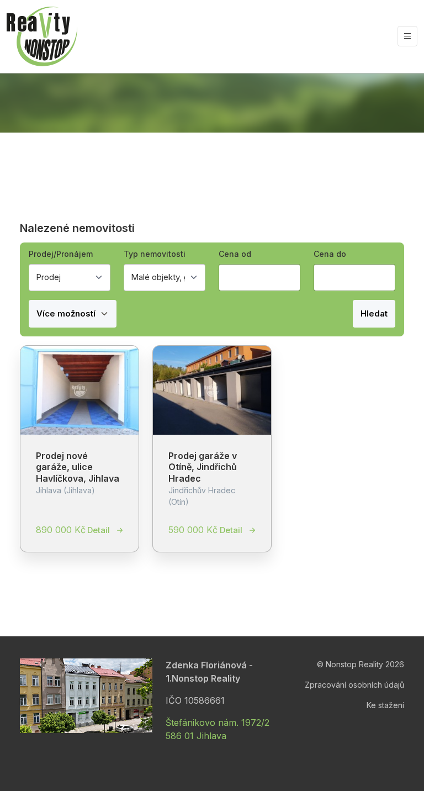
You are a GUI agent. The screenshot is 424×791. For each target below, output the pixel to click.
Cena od (235, 254)
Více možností (67, 313)
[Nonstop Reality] (42, 36)
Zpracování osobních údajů (354, 684)
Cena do (330, 254)
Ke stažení (385, 705)
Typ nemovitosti (155, 254)
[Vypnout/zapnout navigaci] (407, 36)
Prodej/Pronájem (61, 254)
